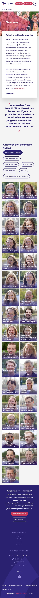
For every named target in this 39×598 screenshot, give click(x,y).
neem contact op (19, 519)
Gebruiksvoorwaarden (31, 585)
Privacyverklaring (6, 589)
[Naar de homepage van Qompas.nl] (7, 3)
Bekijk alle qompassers (13, 152)
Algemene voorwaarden (15, 585)
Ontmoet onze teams (19, 532)
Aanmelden (28, 3)
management (19, 536)
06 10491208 (20, 562)
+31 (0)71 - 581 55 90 (20, 559)
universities (19, 539)
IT (19, 548)
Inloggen (19, 3)
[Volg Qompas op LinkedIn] (19, 576)
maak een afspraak (19, 514)
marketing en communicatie (19, 551)
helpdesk (19, 545)
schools (19, 542)
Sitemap (4, 585)
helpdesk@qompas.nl (20, 565)
